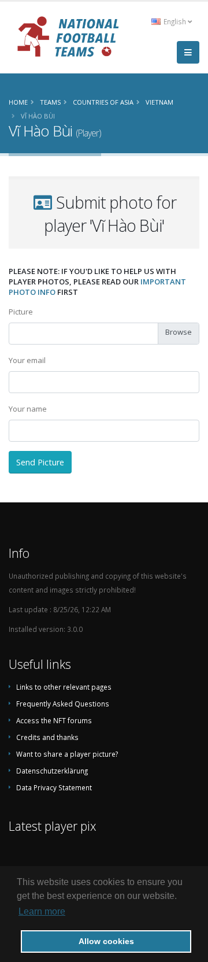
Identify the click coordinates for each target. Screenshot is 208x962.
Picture (21, 311)
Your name (28, 409)
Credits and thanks (47, 737)
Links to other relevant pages (64, 686)
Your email (27, 360)
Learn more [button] (41, 911)
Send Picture (40, 462)
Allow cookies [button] (106, 941)
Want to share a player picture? (67, 753)
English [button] (175, 21)
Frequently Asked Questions (62, 703)
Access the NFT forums (54, 720)
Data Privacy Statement (54, 787)
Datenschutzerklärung (52, 770)
